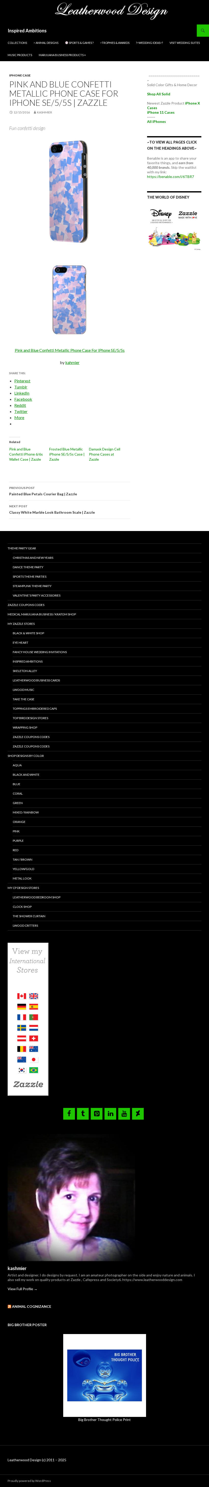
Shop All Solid (158, 94)
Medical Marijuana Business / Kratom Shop (42, 614)
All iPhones (156, 121)
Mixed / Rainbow (26, 812)
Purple (18, 841)
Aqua (17, 765)
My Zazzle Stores (21, 624)
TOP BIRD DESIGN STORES (30, 718)
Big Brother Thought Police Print (104, 1419)
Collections (17, 42)
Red (15, 850)
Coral (18, 793)
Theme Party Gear (22, 548)
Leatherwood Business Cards (36, 680)
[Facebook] (69, 1114)
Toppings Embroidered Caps (35, 708)
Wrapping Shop (25, 727)
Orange (19, 822)
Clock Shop (22, 907)
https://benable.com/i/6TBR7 (170, 176)
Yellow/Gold (23, 869)
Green (18, 803)
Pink (16, 831)
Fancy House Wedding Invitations (40, 652)
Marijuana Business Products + (62, 55)
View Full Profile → (22, 1289)
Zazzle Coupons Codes (26, 605)
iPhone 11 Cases (161, 112)
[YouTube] (124, 1114)
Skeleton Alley (25, 671)
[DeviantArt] (138, 1114)
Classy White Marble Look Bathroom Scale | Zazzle (52, 509)
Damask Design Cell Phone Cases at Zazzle (104, 454)
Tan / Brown (22, 859)
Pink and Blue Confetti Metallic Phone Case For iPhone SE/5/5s (70, 350)
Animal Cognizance (31, 1306)
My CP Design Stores (23, 888)
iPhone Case (20, 75)
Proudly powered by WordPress (29, 1481)
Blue (16, 784)
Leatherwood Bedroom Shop (36, 897)
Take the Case (23, 699)
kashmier (44, 112)
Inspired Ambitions (27, 30)
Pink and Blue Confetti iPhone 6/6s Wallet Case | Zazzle (26, 454)
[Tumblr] (83, 1114)
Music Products (20, 55)
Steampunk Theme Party (32, 586)
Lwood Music (23, 690)
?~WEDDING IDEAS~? (149, 42)
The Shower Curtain (29, 916)
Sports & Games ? (81, 42)
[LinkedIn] (110, 1114)
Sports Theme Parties (29, 576)
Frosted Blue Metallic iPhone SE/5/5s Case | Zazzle (67, 454)
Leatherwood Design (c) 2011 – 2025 (37, 1460)
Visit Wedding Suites (184, 42)
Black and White (26, 775)
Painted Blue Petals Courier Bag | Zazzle (43, 491)
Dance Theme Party (28, 567)
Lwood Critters (25, 925)
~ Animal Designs (46, 42)
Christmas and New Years (33, 558)
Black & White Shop (28, 633)
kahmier (72, 362)
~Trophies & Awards (114, 42)
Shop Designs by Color (26, 756)
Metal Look (22, 878)
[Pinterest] (96, 1114)
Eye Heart (20, 642)
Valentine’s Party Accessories (36, 595)
